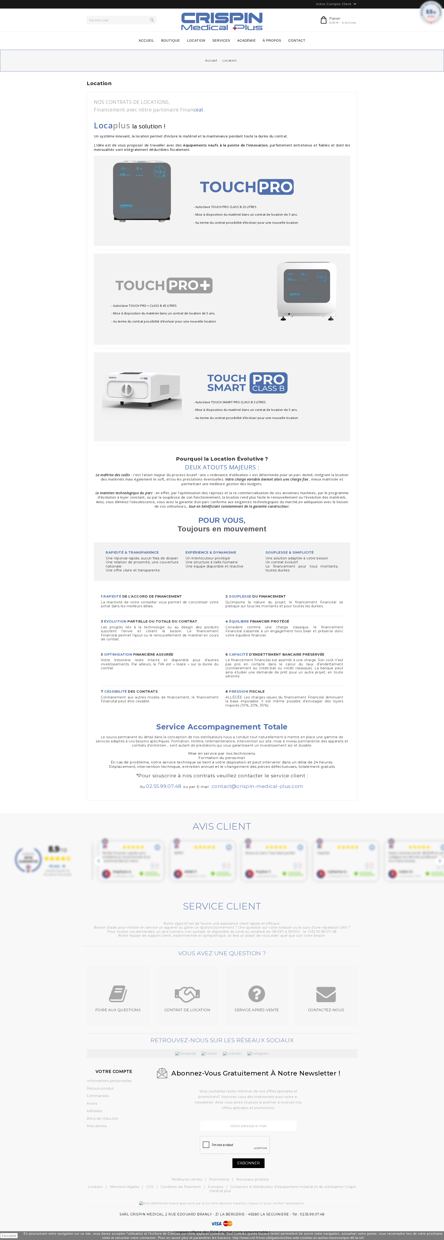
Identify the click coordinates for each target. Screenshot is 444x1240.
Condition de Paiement (181, 1187)
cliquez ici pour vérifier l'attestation (275, 1203)
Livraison (96, 1187)
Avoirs (92, 1103)
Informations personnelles (109, 1081)
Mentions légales (125, 1187)
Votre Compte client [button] (336, 4)
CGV (150, 1187)
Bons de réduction (103, 1118)
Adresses (94, 1111)
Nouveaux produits (252, 1179)
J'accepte (8, 1235)
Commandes (98, 1096)
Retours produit (100, 1088)
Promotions (220, 1179)
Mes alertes (97, 1126)
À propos (216, 1187)
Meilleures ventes (187, 1179)
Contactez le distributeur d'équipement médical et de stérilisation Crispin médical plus (283, 1189)
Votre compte (114, 1071)
